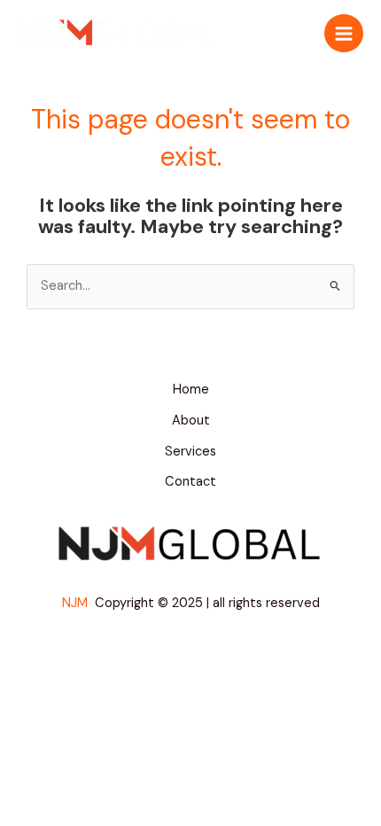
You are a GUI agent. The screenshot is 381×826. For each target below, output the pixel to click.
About (191, 420)
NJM (76, 603)
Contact (190, 481)
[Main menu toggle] (343, 33)
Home (191, 389)
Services (190, 451)
